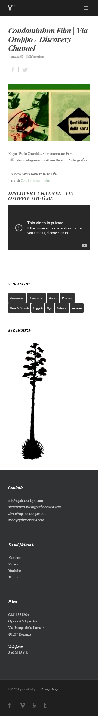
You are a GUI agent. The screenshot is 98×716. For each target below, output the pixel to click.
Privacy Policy (49, 689)
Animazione (17, 298)
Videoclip (62, 308)
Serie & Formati (19, 308)
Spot (49, 308)
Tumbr (13, 577)
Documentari (36, 298)
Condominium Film (35, 180)
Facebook (15, 557)
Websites (77, 308)
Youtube (14, 570)
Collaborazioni (35, 56)
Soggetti (37, 308)
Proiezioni (67, 298)
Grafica (53, 298)
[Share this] (13, 69)
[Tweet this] (23, 69)
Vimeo (12, 564)
